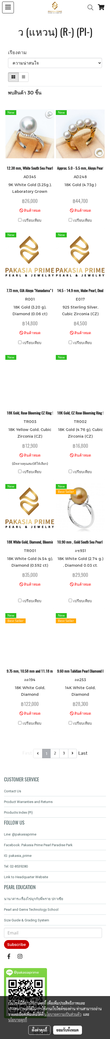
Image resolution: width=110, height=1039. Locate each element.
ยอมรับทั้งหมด (67, 1030)
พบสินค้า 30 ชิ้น (24, 92)
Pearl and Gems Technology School (31, 910)
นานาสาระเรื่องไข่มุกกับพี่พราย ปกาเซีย (33, 899)
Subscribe (16, 944)
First (27, 753)
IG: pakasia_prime (18, 856)
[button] (88, 7)
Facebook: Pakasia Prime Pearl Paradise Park (38, 845)
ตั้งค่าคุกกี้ (39, 1030)
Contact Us (12, 791)
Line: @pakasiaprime (20, 834)
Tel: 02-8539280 (16, 866)
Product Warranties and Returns (28, 802)
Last (83, 753)
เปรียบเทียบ (32, 220)
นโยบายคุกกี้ (17, 1019)
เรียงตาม (19, 52)
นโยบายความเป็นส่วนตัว (62, 1014)
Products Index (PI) (18, 812)
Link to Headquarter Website (26, 877)
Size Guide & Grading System (26, 920)
